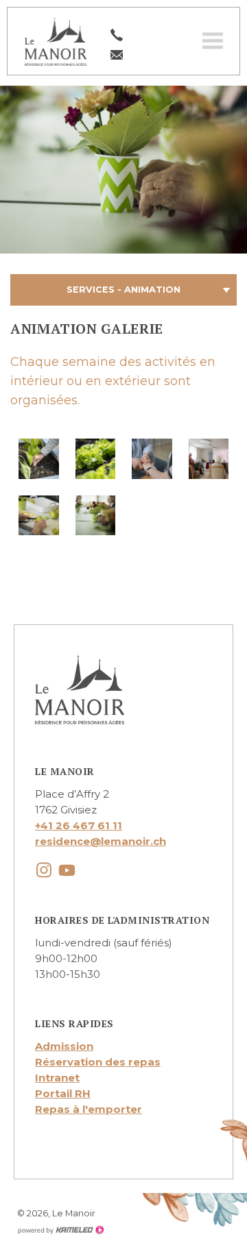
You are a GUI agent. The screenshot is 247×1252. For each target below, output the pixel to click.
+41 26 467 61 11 (78, 825)
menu (212, 41)
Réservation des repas (98, 1061)
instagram (43, 870)
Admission (64, 1046)
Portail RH (63, 1093)
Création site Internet (60, 1230)
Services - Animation (123, 289)
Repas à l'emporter (88, 1109)
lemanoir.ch (55, 41)
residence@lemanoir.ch (100, 841)
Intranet (57, 1077)
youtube (66, 870)
